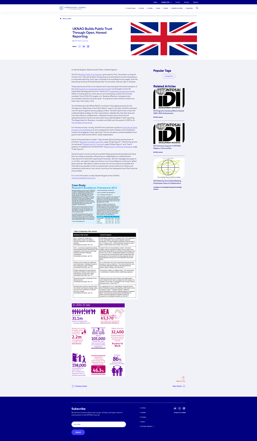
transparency (169, 76)
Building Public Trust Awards (90, 75)
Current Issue (131, 8)
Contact (143, 417)
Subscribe (190, 8)
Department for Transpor (93, 144)
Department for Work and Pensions (118, 147)
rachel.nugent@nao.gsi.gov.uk (83, 178)
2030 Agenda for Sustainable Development (91, 89)
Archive (141, 8)
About (166, 8)
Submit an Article (177, 8)
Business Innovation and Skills (91, 142)
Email (74, 419)
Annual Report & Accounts (81, 123)
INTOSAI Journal (81, 41)
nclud (184, 412)
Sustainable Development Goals (122, 91)
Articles (150, 8)
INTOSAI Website (146, 426)
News (158, 8)
